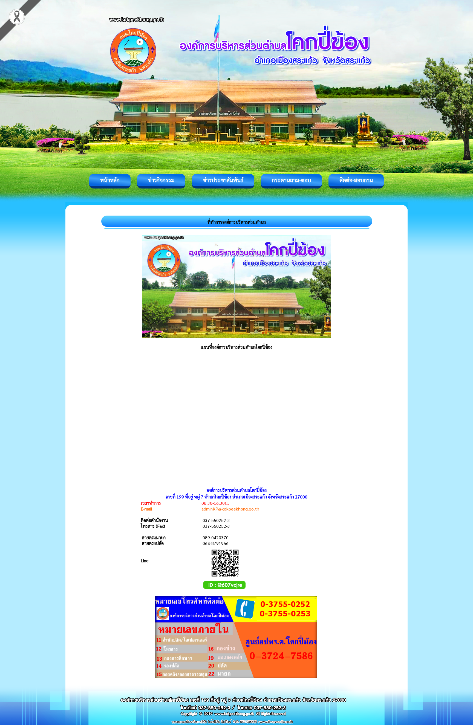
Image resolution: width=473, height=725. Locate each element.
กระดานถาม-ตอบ (291, 180)
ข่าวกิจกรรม (161, 180)
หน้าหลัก (110, 180)
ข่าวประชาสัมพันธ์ (223, 180)
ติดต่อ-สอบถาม (356, 180)
